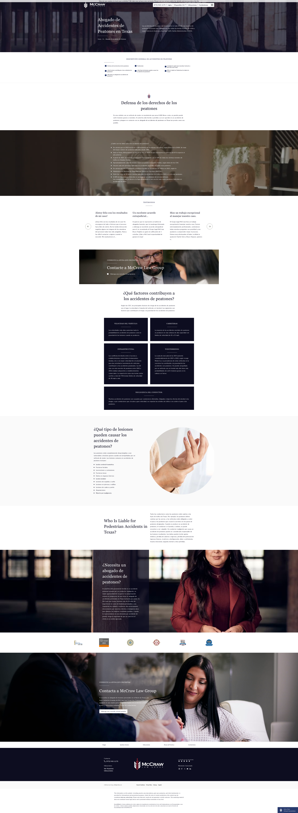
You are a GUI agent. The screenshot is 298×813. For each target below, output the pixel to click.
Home (99, 39)
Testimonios (140, 66)
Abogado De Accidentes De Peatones (116, 39)
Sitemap (155, 785)
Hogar (104, 744)
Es (103, 39)
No (198, 1)
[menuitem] (179, 769)
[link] (160, 5)
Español (160, 785)
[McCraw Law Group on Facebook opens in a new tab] (182, 769)
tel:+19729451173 (127, 807)
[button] (212, 5)
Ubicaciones (192, 5)
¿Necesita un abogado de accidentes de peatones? (117, 75)
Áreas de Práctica (169, 744)
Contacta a (127, 687)
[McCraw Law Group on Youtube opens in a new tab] (187, 769)
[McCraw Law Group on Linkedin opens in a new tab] (190, 769)
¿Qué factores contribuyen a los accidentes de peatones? (119, 70)
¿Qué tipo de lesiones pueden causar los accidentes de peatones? (147, 70)
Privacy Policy (149, 785)
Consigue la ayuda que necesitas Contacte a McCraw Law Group (178, 66)
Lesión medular (101, 479)
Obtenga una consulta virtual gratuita (122, 274)
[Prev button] (88, 226)
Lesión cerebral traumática (105, 464)
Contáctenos (203, 5)
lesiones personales (125, 604)
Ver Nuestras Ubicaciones (109, 769)
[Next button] (209, 226)
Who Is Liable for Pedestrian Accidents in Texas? (178, 70)
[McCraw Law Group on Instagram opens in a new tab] (179, 769)
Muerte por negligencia (104, 493)
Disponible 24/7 (180, 5)
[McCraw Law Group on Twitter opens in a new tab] (185, 769)
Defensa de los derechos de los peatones (118, 66)
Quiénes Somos (124, 744)
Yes (195, 1)
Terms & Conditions (140, 785)
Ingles (170, 5)
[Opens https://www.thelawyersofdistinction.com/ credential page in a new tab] (104, 642)
